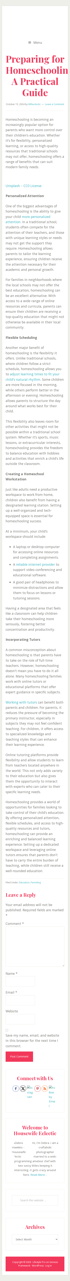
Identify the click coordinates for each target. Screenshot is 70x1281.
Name (12, 973)
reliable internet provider (35, 564)
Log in (48, 1265)
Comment (15, 923)
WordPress (38, 1265)
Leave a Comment (54, 104)
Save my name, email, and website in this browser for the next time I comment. (32, 1040)
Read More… (38, 1175)
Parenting (36, 882)
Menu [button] (37, 42)
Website (12, 1011)
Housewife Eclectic (35, 23)
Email (11, 992)
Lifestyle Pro (39, 1262)
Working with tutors (21, 702)
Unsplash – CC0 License (23, 185)
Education (24, 882)
